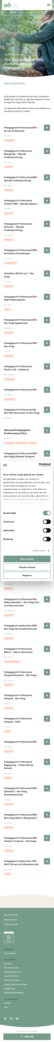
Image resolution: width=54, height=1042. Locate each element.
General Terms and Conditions (27, 1031)
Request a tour (10, 919)
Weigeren (27, 575)
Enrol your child (11, 915)
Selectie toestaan (27, 567)
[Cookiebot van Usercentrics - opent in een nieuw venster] (39, 465)
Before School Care (12, 972)
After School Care (12, 980)
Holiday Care (9, 988)
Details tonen (38, 550)
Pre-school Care (11, 968)
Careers (13, 13)
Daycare (8, 963)
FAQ (5, 1007)
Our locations (10, 953)
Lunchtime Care (11, 976)
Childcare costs (11, 924)
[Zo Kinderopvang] (11, 5)
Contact (7, 1003)
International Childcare (14, 993)
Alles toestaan (27, 559)
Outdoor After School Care (15, 984)
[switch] (47, 522)
